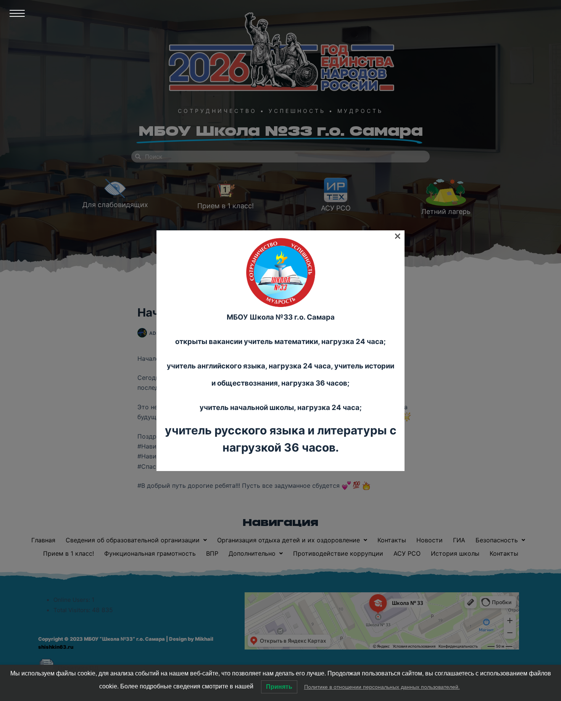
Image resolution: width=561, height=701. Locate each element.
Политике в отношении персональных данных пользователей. (382, 687)
